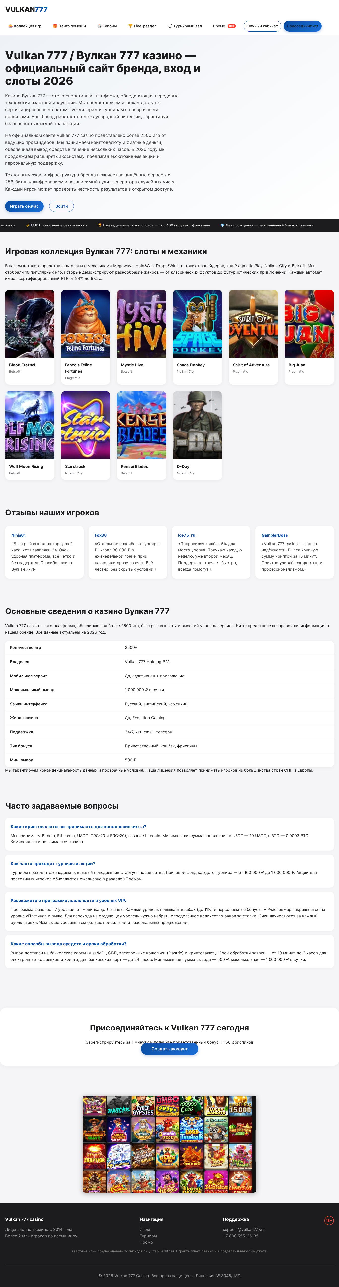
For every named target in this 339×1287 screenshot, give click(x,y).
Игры (145, 1229)
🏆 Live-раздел (142, 26)
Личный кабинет (262, 26)
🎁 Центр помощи (69, 26)
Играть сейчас (24, 206)
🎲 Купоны (107, 26)
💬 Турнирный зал (185, 26)
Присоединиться (302, 26)
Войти (61, 206)
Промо (223, 26)
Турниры (148, 1235)
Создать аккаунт (169, 1048)
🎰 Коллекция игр (24, 26)
